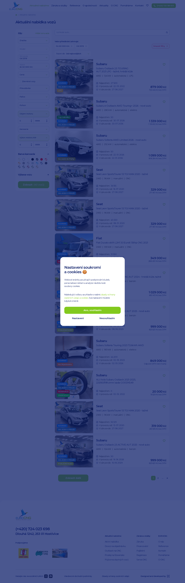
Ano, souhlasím (93, 310)
